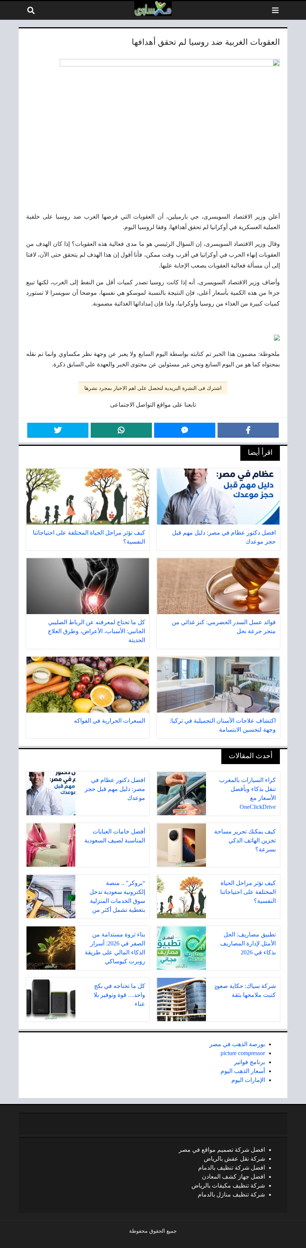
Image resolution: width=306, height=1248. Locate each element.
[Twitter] (57, 430)
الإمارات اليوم (248, 1080)
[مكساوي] (153, 8)
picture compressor (243, 1053)
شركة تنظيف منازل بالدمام (231, 1194)
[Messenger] (184, 430)
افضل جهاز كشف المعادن (233, 1176)
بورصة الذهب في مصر (237, 1044)
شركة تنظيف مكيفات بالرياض (228, 1185)
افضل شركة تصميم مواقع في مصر (222, 1150)
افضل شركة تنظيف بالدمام (231, 1167)
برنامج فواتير (249, 1062)
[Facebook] (248, 430)
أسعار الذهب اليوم (243, 1071)
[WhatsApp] (121, 430)
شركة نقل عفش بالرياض (234, 1158)
